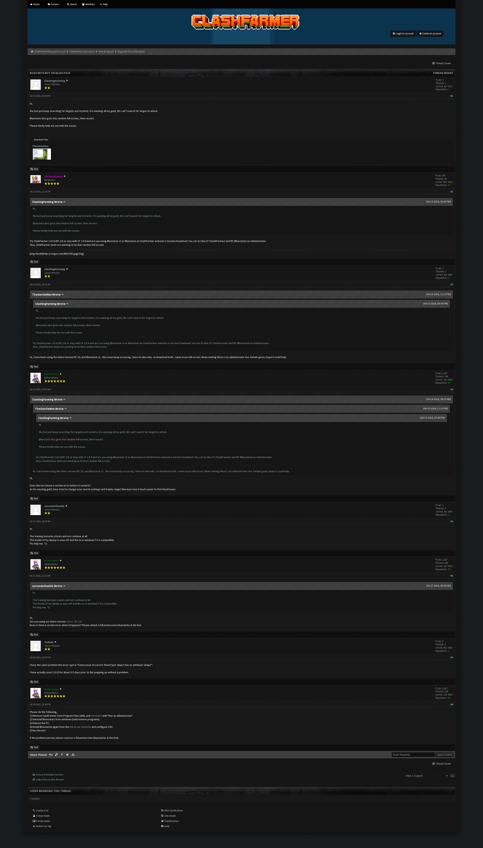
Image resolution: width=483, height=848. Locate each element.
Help (105, 4)
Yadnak (48, 642)
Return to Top (44, 826)
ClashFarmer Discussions (82, 51)
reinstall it (96, 715)
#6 (451, 575)
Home (36, 4)
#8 (451, 704)
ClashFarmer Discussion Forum (50, 51)
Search (73, 4)
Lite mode (170, 815)
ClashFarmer (171, 821)
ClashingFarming (54, 80)
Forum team (43, 815)
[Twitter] (68, 754)
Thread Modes (443, 73)
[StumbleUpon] (73, 754)
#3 (451, 284)
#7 (451, 657)
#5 (451, 521)
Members (89, 4)
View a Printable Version (49, 774)
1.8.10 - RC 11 (73, 621)
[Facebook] (62, 754)
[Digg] (51, 754)
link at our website (80, 727)
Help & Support (106, 51)
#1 (451, 96)
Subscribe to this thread (49, 779)
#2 (451, 191)
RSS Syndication (173, 810)
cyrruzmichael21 (54, 506)
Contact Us (42, 810)
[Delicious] (57, 754)
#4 (451, 389)
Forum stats (43, 821)
